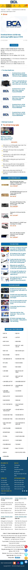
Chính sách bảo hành (19, 484)
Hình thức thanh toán (19, 480)
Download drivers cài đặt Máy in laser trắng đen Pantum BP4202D (18, 98)
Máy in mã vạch (20, 350)
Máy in (5, 333)
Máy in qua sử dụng (19, 371)
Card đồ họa (19, 432)
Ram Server (6, 400)
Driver (9, 9)
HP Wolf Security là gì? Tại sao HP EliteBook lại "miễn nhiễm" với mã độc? (18, 290)
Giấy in (17, 354)
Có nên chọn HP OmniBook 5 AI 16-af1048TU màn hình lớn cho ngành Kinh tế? (18, 273)
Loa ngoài (18, 390)
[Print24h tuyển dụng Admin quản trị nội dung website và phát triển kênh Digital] (5, 296)
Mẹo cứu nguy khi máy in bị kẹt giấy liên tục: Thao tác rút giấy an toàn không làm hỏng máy (13, 165)
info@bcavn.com (21, 63)
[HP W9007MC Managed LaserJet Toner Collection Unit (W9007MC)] (5, 195)
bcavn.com (3, 493)
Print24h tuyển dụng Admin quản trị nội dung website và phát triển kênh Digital (18, 296)
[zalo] (26, 550)
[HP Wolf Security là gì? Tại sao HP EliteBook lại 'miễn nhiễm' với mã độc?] (5, 290)
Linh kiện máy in (7, 358)
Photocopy (6, 345)
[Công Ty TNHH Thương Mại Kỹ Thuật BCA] (14, 2)
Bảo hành (18, 367)
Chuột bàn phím (20, 436)
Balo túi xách (19, 448)
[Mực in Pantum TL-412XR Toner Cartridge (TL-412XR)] (5, 226)
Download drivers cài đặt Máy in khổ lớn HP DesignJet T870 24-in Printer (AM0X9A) (19, 74)
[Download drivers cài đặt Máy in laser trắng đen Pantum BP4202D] (6, 99)
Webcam (18, 400)
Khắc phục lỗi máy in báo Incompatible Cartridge (13, 150)
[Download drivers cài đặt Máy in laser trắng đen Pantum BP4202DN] (6, 91)
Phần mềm (6, 456)
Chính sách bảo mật (18, 488)
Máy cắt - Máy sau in (19, 346)
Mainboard (19, 428)
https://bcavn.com (9, 512)
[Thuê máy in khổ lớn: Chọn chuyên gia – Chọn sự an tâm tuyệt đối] (5, 314)
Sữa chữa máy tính (7, 423)
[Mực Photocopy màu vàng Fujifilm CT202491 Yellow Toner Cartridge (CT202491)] (5, 185)
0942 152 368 (21, 55)
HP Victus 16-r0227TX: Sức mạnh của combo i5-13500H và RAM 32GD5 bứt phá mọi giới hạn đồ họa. (18, 249)
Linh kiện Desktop (20, 381)
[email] (26, 554)
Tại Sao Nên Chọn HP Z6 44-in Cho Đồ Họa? (17, 307)
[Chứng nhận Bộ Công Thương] (17, 558)
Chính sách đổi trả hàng (19, 486)
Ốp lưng (5, 362)
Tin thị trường (4, 482)
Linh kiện (5, 371)
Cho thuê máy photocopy (7, 410)
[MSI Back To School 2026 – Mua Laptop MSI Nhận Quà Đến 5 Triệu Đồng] (7, 131)
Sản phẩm (16, 467)
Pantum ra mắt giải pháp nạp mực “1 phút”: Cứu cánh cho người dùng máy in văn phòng (19, 82)
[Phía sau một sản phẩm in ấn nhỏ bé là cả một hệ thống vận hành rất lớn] (5, 302)
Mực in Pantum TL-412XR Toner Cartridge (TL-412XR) (18, 223)
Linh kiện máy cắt (8, 385)
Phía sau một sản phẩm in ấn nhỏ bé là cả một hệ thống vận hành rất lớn (18, 302)
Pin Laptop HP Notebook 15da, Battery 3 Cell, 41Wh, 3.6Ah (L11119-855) (18, 203)
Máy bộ (5, 337)
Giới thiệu (3, 465)
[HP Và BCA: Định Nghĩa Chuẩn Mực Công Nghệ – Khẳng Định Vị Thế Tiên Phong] (5, 320)
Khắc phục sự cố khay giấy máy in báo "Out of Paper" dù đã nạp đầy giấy (14, 146)
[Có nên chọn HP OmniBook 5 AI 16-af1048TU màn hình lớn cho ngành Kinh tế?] (5, 273)
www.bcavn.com (9, 63)
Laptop (18, 337)
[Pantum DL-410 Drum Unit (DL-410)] (5, 216)
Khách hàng (3, 469)
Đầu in (5, 452)
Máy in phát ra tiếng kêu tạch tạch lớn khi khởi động (14, 160)
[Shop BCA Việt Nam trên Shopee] (14, 563)
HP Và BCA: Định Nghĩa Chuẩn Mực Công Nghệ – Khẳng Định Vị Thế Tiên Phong (18, 320)
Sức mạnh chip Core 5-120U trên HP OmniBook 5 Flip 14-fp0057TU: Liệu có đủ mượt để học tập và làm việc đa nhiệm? (18, 279)
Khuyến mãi (16, 471)
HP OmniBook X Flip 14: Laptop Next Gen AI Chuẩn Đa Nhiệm (18, 254)
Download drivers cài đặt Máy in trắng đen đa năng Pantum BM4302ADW (18, 114)
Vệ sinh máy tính (7, 419)
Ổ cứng (5, 436)
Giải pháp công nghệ (5, 488)
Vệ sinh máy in (19, 414)
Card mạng (19, 440)
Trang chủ (3, 9)
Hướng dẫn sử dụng (5, 486)
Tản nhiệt (6, 448)
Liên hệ (2, 471)
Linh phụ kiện (6, 428)
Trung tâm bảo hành (18, 469)
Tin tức (14, 6)
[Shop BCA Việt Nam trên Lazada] (18, 563)
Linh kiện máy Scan (19, 386)
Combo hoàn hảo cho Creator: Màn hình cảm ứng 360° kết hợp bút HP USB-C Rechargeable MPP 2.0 (18, 261)
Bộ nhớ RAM (6, 432)
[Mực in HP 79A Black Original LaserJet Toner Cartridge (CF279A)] (5, 236)
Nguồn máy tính (20, 358)
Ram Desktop (19, 396)
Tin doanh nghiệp (4, 484)
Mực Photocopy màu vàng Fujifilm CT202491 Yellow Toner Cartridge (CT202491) (18, 183)
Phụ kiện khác (7, 444)
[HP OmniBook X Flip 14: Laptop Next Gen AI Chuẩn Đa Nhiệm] (5, 255)
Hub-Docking (19, 362)
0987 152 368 (9, 62)
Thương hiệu (17, 465)
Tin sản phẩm (4, 480)
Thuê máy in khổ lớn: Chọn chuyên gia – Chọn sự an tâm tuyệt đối (17, 314)
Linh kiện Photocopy (6, 391)
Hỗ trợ (19, 6)
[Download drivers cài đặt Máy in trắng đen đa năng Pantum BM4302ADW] (6, 115)
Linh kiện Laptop (7, 381)
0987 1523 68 (9, 55)
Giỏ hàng (25, 6)
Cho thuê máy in (7, 404)
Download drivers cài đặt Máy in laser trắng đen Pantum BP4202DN (18, 90)
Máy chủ (5, 350)
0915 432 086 (21, 62)
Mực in (17, 333)
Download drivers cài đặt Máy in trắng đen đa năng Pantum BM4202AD (18, 106)
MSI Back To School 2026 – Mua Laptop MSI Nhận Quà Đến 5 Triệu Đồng (7, 138)
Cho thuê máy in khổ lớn (20, 423)
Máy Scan (6, 341)
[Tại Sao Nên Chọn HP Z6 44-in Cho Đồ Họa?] (5, 308)
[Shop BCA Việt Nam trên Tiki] (22, 563)
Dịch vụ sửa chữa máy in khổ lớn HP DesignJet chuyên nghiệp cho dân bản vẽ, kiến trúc (14, 172)
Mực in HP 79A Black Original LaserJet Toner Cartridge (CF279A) (17, 234)
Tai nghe (18, 444)
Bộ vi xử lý (6, 440)
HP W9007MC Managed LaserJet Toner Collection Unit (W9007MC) (18, 193)
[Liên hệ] (26, 558)
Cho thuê (5, 376)
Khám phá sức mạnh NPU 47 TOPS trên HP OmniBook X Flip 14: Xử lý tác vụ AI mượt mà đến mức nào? (18, 267)
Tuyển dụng (3, 467)
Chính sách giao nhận (19, 482)
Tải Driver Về (14, 45)
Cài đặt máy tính (8, 414)
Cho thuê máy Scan (19, 405)
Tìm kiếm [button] (8, 6)
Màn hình (18, 341)
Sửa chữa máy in (20, 419)
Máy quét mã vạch (19, 377)
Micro (5, 367)
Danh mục (3, 6)
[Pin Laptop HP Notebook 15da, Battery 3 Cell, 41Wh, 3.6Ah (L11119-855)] (5, 205)
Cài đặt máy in (19, 409)
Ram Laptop (6, 396)
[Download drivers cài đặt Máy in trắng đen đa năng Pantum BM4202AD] (6, 107)
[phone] (26, 546)
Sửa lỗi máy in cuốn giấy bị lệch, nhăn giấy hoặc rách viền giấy (14, 155)
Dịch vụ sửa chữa (20, 452)
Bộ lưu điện (6, 354)
